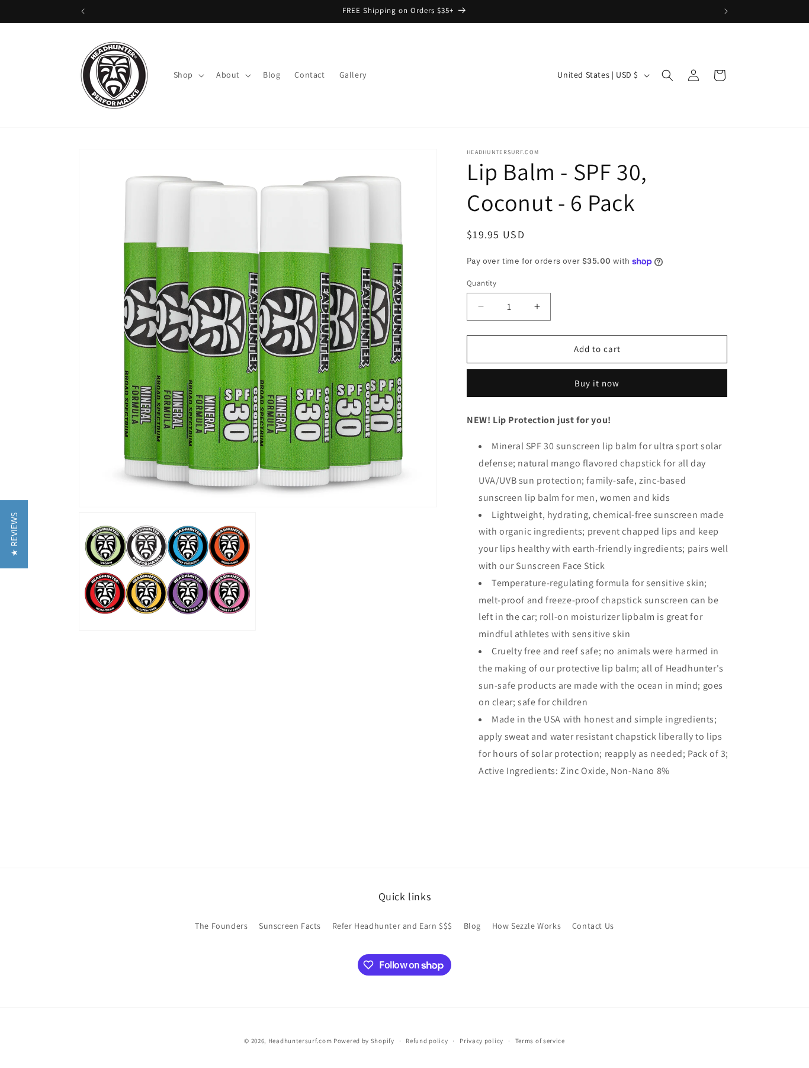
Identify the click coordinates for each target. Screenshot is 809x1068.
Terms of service (540, 1041)
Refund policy (427, 1041)
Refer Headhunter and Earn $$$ (392, 925)
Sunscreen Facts (290, 925)
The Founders (221, 925)
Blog (472, 925)
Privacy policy (481, 1041)
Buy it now (596, 383)
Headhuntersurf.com (300, 1041)
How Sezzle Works (526, 925)
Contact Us (593, 925)
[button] (187, 74)
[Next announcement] (726, 11)
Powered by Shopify (363, 1041)
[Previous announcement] (83, 11)
